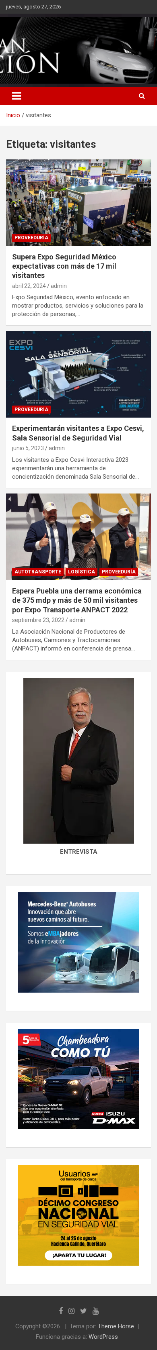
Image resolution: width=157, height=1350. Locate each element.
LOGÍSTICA (81, 572)
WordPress (103, 1336)
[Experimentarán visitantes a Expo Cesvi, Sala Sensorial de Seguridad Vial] (78, 374)
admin (59, 286)
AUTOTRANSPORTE (37, 572)
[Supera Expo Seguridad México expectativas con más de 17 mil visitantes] (78, 202)
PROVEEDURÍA (31, 238)
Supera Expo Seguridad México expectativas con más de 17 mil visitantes (64, 266)
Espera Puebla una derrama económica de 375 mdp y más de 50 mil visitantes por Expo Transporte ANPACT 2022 (77, 600)
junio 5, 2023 (28, 448)
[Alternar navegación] (16, 96)
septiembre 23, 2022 (38, 620)
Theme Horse (116, 1326)
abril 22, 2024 (29, 286)
